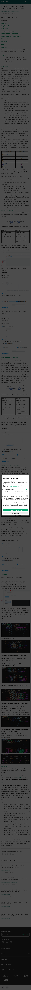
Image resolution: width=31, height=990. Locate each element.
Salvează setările (15, 513)
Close (27, 476)
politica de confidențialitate (13, 486)
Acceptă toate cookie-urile (15, 510)
